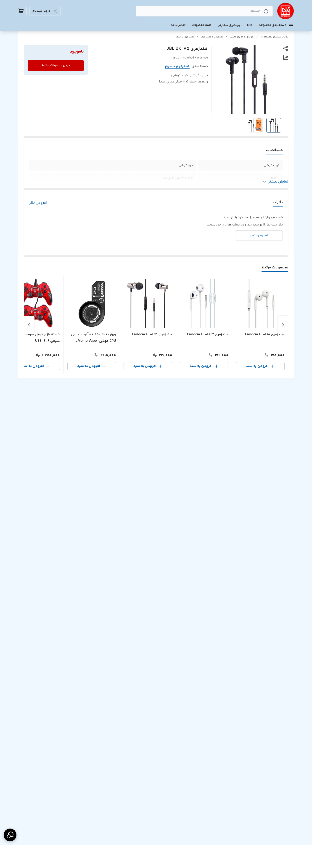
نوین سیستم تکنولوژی (274, 37)
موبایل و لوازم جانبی (242, 37)
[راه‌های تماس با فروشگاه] (10, 835)
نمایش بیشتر (278, 182)
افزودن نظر (38, 203)
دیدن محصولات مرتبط (56, 65)
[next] (29, 325)
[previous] (283, 325)
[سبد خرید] (21, 11)
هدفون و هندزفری (212, 37)
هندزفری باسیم (185, 37)
